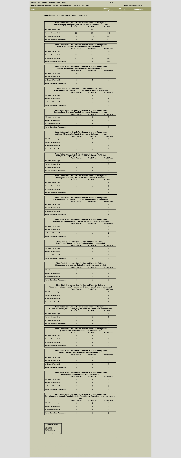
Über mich (55, 5)
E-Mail (82, 5)
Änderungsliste (138, 9)
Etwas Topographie (65, 5)
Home (33, 9)
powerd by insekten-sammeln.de (133, 5)
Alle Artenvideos (42, 2)
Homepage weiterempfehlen (108, 9)
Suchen (112, 2)
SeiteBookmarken (122, 9)
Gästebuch (76, 5)
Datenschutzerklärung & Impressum (41, 5)
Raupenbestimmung (54, 2)
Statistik (64, 2)
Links (87, 5)
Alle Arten (33, 2)
